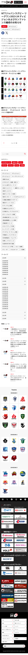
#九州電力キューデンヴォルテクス (10, 211)
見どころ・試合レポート (6, 629)
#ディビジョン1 (12, 26)
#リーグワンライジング (17, 176)
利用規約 (16, 638)
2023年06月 (5, 299)
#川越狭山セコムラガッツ (8, 208)
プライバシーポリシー (6, 638)
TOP (2, 6)
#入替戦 (22, 249)
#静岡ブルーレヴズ (19, 188)
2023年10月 (5, 291)
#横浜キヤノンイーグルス (8, 202)
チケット (20, 2)
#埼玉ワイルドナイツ (7, 188)
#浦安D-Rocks (5, 179)
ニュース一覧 (14, 143)
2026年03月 (5, 270)
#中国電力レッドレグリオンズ (9, 235)
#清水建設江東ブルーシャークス (9, 217)
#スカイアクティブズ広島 (8, 226)
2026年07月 (5, 263)
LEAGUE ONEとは (5, 635)
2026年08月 (5, 261)
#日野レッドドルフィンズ (8, 240)
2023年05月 (5, 301)
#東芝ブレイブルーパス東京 (8, 194)
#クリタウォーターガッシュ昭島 (9, 232)
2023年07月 (5, 297)
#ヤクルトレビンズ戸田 (7, 246)
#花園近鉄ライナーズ (7, 223)
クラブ (20, 162)
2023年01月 (5, 308)
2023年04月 (5, 302)
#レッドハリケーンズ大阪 (8, 229)
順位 (3, 623)
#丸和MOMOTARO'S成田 (8, 243)
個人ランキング (18, 623)
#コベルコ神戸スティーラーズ (9, 185)
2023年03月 (5, 304)
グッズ (16, 165)
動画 (3, 632)
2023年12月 (5, 287)
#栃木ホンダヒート (6, 197)
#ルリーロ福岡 (19, 246)
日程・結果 (17, 620)
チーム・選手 (4, 626)
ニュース (6, 6)
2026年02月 (5, 272)
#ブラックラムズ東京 (7, 205)
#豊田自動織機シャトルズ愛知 (9, 220)
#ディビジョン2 (6, 29)
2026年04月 (5, 268)
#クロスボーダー (14, 249)
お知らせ (4, 26)
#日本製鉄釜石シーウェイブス (9, 238)
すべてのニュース (6, 162)
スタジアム (17, 632)
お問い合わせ (4, 641)
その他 (22, 165)
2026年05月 (5, 266)
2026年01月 (5, 274)
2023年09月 (5, 293)
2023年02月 (5, 306)
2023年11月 (5, 289)
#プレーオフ (5, 249)
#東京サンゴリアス (6, 191)
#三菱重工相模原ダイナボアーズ (9, 199)
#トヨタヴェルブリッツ (19, 197)
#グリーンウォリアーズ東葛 (8, 214)
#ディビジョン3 (15, 29)
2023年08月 (5, 295)
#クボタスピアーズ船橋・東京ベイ (10, 182)
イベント (11, 165)
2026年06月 (5, 264)
